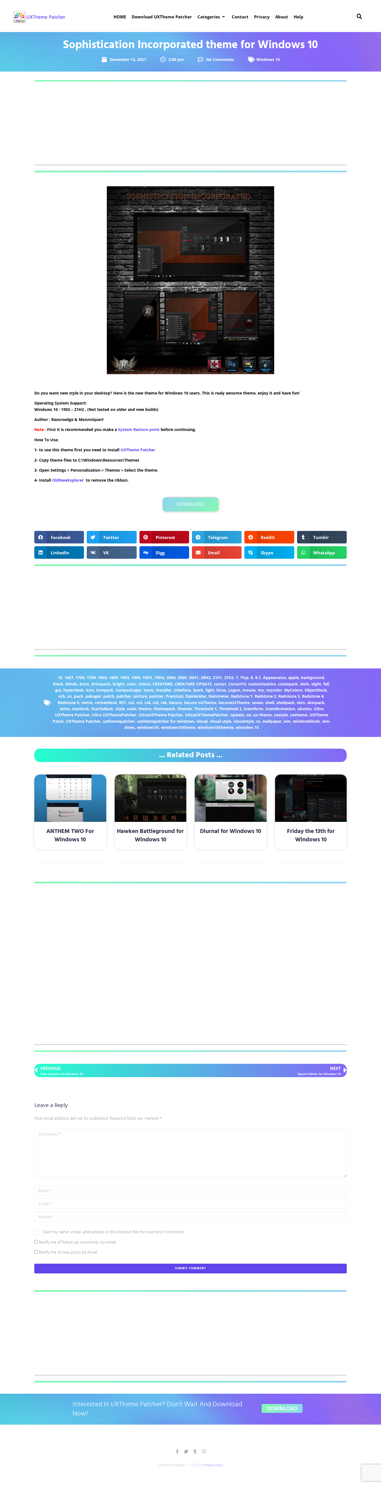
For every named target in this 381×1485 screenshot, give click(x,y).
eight (316, 684)
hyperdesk (73, 690)
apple (293, 677)
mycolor (274, 690)
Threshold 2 (230, 708)
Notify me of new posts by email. (68, 1252)
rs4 (147, 702)
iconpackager (128, 690)
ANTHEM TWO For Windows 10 (70, 835)
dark (304, 684)
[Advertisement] (190, 126)
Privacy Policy (213, 1465)
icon (90, 690)
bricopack (100, 684)
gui (58, 690)
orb (61, 696)
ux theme (262, 714)
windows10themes (215, 727)
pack (78, 696)
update (237, 714)
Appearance (274, 677)
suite (131, 708)
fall (326, 684)
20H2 (206, 677)
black (58, 684)
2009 (182, 677)
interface (182, 690)
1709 (91, 677)
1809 (113, 677)
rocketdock (106, 702)
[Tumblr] (195, 1451)
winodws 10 (247, 727)
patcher (123, 696)
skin (301, 702)
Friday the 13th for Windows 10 (311, 835)
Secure (175, 702)
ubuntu (304, 708)
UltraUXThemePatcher (206, 714)
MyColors (293, 690)
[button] (212, 16)
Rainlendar (196, 696)
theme (145, 708)
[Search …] (359, 16)
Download (190, 504)
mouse (248, 690)
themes (184, 708)
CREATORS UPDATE (193, 684)
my (261, 690)
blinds (71, 684)
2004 (171, 677)
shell (269, 702)
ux (248, 714)
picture (140, 696)
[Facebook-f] (177, 1451)
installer (164, 690)
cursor (220, 684)
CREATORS (163, 684)
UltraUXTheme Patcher (160, 714)
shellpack (285, 702)
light (210, 690)
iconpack (105, 690)
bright (118, 684)
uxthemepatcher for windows (165, 721)
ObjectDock (316, 690)
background (312, 677)
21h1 (217, 677)
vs (258, 721)
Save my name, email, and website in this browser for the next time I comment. (114, 1231)
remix (87, 702)
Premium (175, 696)
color (131, 684)
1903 (124, 677)
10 (60, 677)
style (120, 708)
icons (149, 690)
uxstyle (281, 714)
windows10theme (178, 727)
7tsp (244, 677)
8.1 (258, 677)
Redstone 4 (313, 696)
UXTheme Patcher (137, 449)
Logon (234, 690)
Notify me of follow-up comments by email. (78, 1242)
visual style (220, 721)
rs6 (164, 702)
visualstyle (243, 721)
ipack (198, 690)
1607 (68, 677)
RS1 (122, 702)
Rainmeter (219, 696)
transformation (280, 708)
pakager (93, 696)
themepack (164, 708)
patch (108, 696)
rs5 (155, 702)
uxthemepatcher (119, 721)
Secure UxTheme (200, 702)
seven (257, 702)
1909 (135, 677)
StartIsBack (102, 708)
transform (253, 708)
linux (221, 690)
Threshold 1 (205, 708)
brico (84, 684)
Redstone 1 (241, 696)
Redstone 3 (289, 696)
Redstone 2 (265, 696)
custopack (288, 684)
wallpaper (271, 721)
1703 (80, 677)
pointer (156, 696)
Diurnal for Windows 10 (230, 831)
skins (65, 708)
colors (144, 684)
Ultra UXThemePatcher (114, 714)
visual (202, 721)
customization (262, 684)
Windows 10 (268, 59)
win (287, 721)
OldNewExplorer (68, 480)
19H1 (147, 677)
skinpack (315, 702)
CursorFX (237, 684)
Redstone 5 (68, 702)
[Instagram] (204, 1451)
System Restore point (139, 429)
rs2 (131, 702)
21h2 (228, 677)
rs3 (139, 702)
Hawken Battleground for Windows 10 (150, 835)
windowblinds (306, 721)
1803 (102, 677)
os (69, 696)
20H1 (194, 677)
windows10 (148, 727)
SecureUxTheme (234, 702)
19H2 (159, 677)
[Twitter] (186, 1451)
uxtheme (298, 714)
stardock (80, 708)
